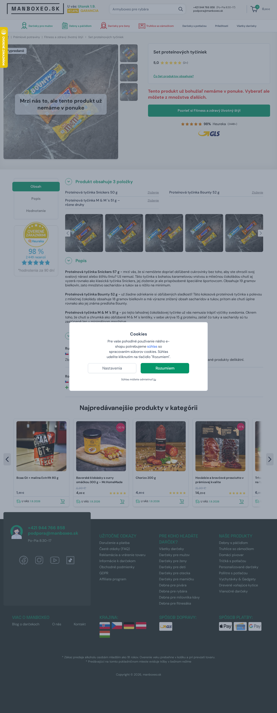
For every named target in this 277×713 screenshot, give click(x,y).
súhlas (152, 346)
